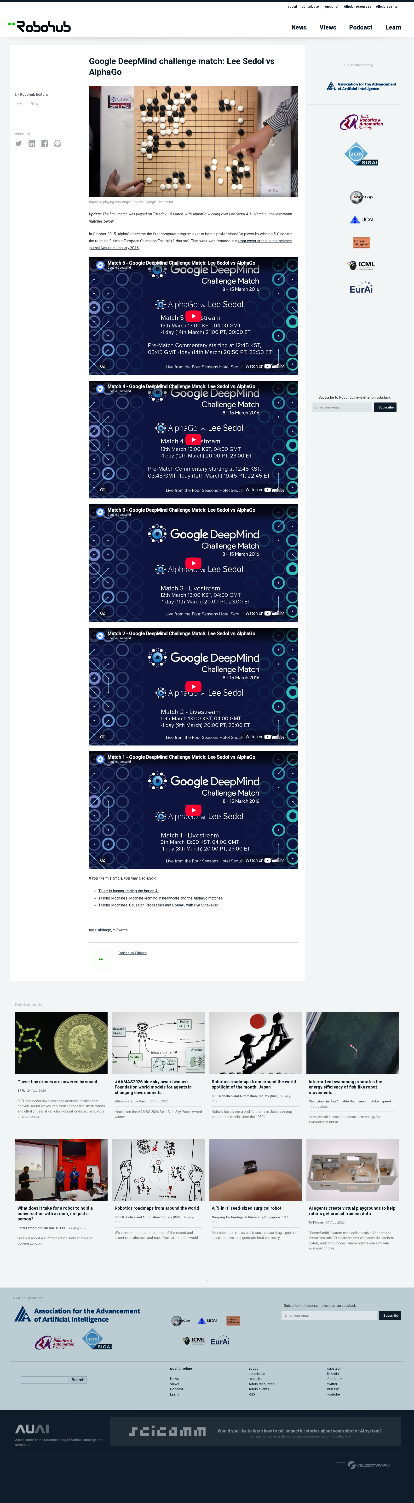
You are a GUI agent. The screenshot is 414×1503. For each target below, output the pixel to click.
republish (331, 7)
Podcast (360, 27)
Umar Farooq (27, 1228)
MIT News (316, 1222)
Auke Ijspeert (381, 1101)
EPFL (21, 1090)
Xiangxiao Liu (319, 1101)
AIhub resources (358, 7)
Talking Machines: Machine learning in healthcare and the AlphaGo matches (160, 898)
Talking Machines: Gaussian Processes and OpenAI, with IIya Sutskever (158, 905)
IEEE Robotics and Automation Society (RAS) (245, 1096)
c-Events (120, 930)
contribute (310, 7)
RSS (252, 1394)
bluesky (333, 1389)
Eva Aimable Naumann (347, 1101)
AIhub (119, 1101)
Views (328, 27)
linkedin (333, 1374)
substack (334, 1369)
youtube (333, 1394)
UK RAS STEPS (55, 1228)
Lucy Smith (139, 1101)
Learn (393, 27)
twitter (332, 1384)
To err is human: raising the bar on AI (128, 891)
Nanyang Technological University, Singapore (246, 1217)
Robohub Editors (34, 94)
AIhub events (387, 7)
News (299, 27)
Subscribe (386, 407)
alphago (104, 930)
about (292, 7)
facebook (334, 1379)
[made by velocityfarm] (363, 1465)
